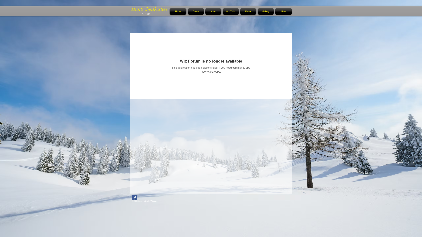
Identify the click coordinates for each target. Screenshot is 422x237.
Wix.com (154, 201)
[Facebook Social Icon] (134, 197)
